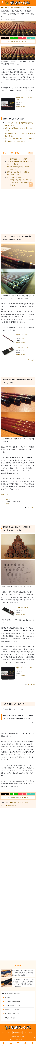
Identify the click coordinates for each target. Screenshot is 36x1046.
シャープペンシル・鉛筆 (23, 7)
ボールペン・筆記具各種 (13, 1001)
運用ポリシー (18, 1032)
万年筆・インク (11, 997)
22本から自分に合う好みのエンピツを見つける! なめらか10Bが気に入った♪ (21, 182)
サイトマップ (29, 1032)
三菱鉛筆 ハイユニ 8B (21, 335)
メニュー (18, 1044)
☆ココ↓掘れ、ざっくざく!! (15, 177)
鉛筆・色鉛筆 (12, 805)
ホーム (5, 7)
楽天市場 (23, 106)
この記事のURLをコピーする (18, 41)
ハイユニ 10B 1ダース (22, 607)
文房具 (11, 7)
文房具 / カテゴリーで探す (12, 993)
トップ (32, 1044)
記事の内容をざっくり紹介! (19, 159)
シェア (25, 1044)
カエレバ (22, 102)
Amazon (18, 106)
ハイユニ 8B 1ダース (22, 347)
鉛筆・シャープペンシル (13, 1005)
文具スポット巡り (12, 1018)
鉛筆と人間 (4, 494)
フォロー (11, 1044)
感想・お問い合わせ (18, 1036)
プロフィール (6, 1032)
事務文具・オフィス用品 (13, 1014)
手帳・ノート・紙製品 (12, 1009)
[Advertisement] (18, 210)
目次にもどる (30, 360)
